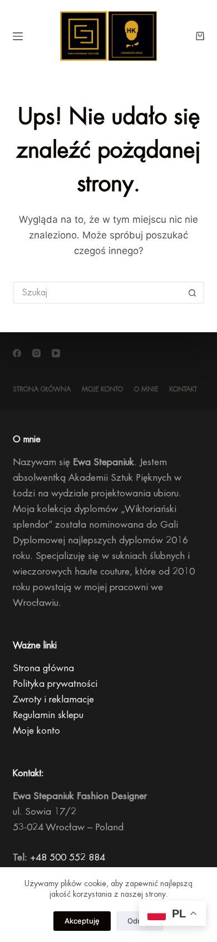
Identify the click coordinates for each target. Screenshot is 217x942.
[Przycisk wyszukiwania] (193, 292)
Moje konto (102, 389)
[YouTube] (56, 353)
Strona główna (42, 389)
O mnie (146, 389)
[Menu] (18, 36)
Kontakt (183, 389)
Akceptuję (82, 920)
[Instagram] (36, 353)
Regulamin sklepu (48, 715)
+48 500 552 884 (67, 857)
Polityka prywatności (55, 683)
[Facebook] (17, 353)
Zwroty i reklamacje (53, 699)
